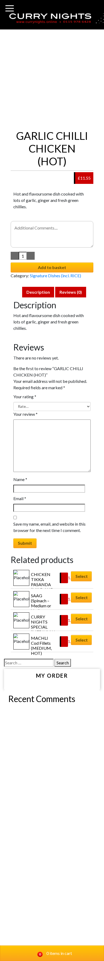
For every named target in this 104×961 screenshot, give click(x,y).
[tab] (38, 292)
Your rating (24, 396)
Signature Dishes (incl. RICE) (55, 275)
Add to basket (52, 267)
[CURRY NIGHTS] (52, 18)
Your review (25, 414)
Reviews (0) (70, 292)
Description (38, 292)
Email (19, 498)
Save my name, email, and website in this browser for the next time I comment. (49, 527)
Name (20, 479)
